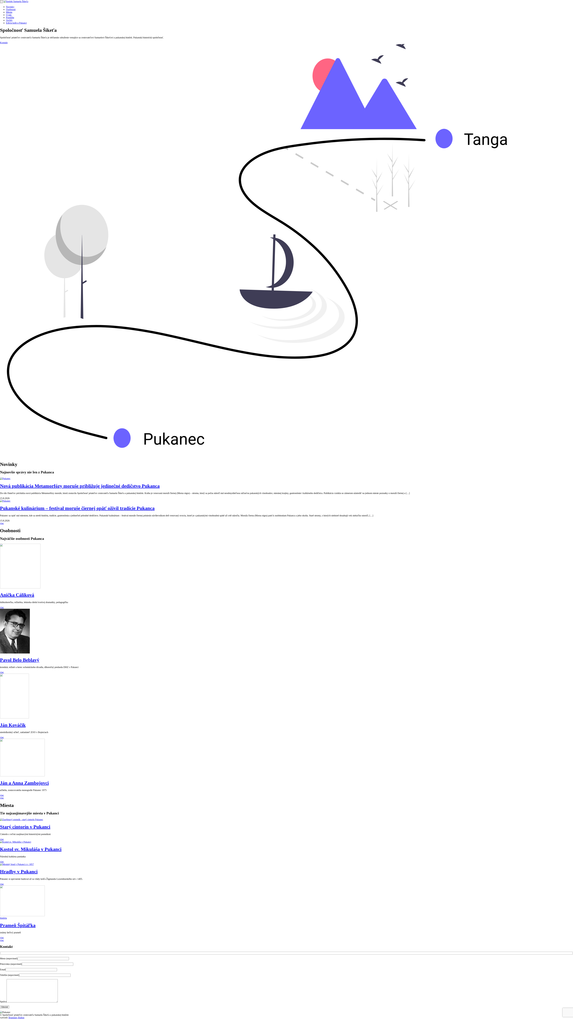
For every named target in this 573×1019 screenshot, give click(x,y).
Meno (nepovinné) (8, 958)
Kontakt (4, 42)
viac (2, 523)
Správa (3, 1001)
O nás (8, 15)
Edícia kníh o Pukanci (16, 23)
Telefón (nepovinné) (9, 975)
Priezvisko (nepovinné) (11, 964)
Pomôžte (10, 17)
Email (3, 969)
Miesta (9, 12)
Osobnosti (11, 9)
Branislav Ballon (16, 1017)
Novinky (10, 7)
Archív (9, 20)
